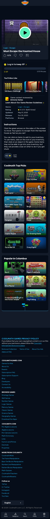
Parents (4, 369)
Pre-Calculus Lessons (9, 433)
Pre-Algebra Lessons (9, 427)
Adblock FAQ (7, 352)
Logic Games (7, 404)
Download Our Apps (9, 419)
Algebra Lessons (8, 430)
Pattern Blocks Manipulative (12, 468)
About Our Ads (37, 349)
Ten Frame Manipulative (10, 459)
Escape (12, 48)
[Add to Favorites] (21, 55)
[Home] (25, 3)
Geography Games (9, 416)
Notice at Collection (9, 349)
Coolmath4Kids (8, 456)
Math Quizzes (7, 470)
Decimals (5, 445)
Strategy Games (8, 395)
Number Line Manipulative (11, 464)
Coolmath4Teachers (9, 474)
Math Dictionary (8, 436)
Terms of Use (24, 349)
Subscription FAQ (8, 372)
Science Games (7, 413)
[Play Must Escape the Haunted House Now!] (25, 33)
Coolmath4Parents (9, 477)
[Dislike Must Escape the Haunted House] (15, 55)
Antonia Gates (16, 100)
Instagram (6, 490)
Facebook (5, 493)
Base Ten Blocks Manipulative (12, 462)
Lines (3, 439)
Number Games (7, 401)
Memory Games (7, 407)
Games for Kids (7, 363)
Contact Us (6, 384)
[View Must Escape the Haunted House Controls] (27, 55)
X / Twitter (6, 487)
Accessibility (6, 388)
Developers (6, 382)
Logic (5, 48)
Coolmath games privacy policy (20, 338)
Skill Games (6, 398)
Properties (5, 448)
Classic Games (7, 410)
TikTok (4, 484)
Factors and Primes (9, 442)
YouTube (5, 496)
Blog (3, 378)
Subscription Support (10, 376)
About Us (5, 367)
